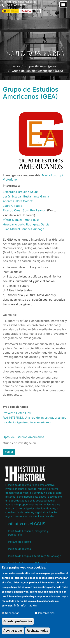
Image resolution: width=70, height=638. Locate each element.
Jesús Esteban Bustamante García (26, 196)
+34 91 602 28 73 (15, 5)
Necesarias (12, 613)
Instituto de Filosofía (20, 541)
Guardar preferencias (17, 621)
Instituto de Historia (19, 548)
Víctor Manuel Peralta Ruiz (21, 220)
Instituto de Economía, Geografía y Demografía (28, 532)
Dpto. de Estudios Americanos (23, 437)
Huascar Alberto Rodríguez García (26, 224)
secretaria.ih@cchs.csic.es (20, 1)
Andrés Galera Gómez (18, 201)
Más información (25, 605)
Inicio (16, 66)
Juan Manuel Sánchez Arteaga (23, 229)
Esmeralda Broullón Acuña (20, 192)
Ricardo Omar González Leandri (24, 210)
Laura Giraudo (12, 205)
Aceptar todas (13, 630)
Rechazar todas (37, 630)
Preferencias (46, 613)
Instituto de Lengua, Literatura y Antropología (34, 555)
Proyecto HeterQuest (17, 413)
